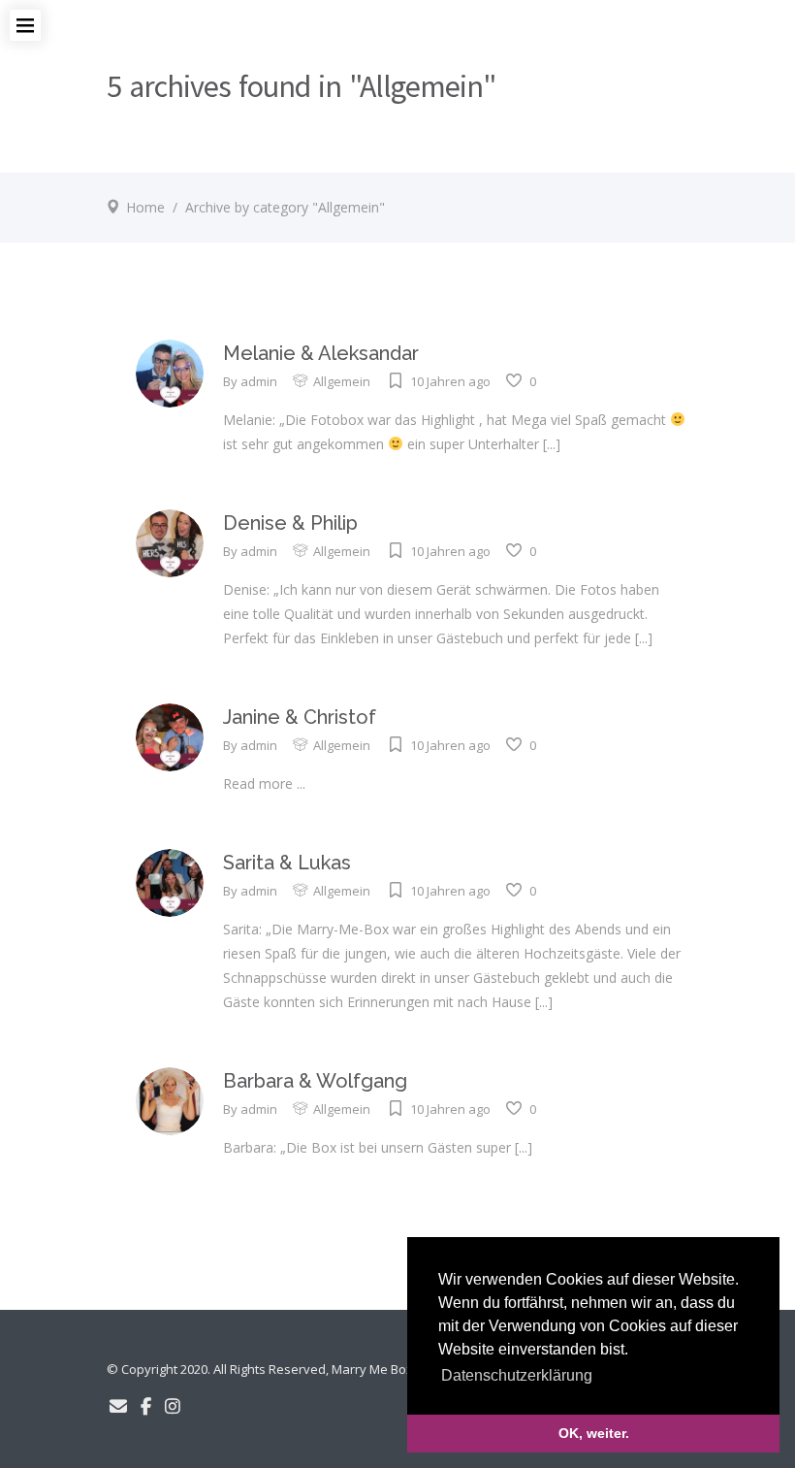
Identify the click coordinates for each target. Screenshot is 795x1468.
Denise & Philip (290, 523)
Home (145, 207)
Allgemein (341, 381)
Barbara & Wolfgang (315, 1081)
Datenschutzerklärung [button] (516, 1375)
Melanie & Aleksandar (321, 353)
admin (258, 381)
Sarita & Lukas (287, 862)
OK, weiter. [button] (593, 1433)
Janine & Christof (299, 717)
